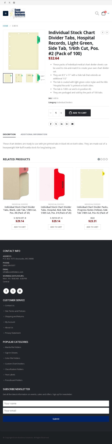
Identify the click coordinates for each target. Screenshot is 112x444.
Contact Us (9, 305)
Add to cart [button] (20, 227)
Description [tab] (9, 134)
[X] (9, 3)
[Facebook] (5, 3)
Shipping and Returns (14, 316)
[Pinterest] (14, 3)
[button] (5, 13)
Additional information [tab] (34, 134)
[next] (107, 32)
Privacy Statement (13, 333)
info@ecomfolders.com (13, 272)
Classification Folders (14, 369)
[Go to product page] (19, 184)
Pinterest (20, 291)
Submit (56, 418)
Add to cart (80, 112)
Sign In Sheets (11, 353)
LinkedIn (61, 124)
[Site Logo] (17, 13)
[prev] (103, 32)
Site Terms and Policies (15, 311)
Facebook (50, 124)
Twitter (56, 124)
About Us (9, 327)
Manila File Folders (13, 347)
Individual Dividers (64, 102)
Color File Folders (12, 358)
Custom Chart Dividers (14, 363)
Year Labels (10, 374)
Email (72, 124)
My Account (10, 322)
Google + (67, 124)
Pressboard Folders (13, 380)
